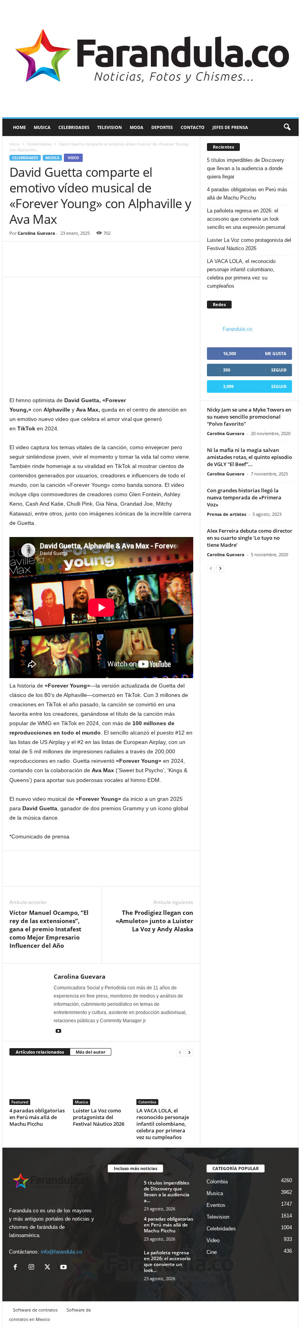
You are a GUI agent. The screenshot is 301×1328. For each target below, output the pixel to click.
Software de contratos (35, 1310)
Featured (19, 1102)
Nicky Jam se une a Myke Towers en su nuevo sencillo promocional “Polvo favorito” (249, 416)
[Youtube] (58, 1031)
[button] (287, 127)
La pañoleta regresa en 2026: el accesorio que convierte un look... (167, 1261)
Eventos (216, 1205)
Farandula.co (237, 329)
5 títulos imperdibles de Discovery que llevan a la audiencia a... (166, 1191)
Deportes (162, 127)
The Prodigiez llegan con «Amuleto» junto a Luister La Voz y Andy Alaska (154, 921)
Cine (212, 1252)
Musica (42, 127)
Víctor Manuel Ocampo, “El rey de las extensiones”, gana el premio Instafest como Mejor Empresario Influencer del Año (49, 929)
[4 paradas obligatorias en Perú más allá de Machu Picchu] (37, 1084)
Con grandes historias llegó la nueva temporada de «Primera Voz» (244, 497)
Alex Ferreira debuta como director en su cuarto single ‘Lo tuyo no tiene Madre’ (249, 537)
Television (109, 127)
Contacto (193, 127)
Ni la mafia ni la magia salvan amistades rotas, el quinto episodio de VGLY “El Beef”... (249, 457)
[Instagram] (33, 1268)
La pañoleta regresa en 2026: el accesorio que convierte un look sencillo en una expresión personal (246, 219)
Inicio (14, 144)
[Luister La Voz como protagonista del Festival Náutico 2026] (101, 1084)
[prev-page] (180, 1052)
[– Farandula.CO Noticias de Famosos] (150, 58)
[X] (49, 1268)
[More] (53, 265)
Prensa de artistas (226, 514)
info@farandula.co (61, 1252)
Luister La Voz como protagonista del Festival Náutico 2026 (98, 1117)
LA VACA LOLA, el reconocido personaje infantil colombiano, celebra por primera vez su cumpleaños (162, 1124)
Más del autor (90, 1052)
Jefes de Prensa (230, 127)
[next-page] (189, 1052)
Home (19, 127)
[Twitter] (35, 265)
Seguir (278, 370)
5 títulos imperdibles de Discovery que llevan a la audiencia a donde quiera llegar (245, 168)
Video (73, 157)
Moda (136, 127)
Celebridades (73, 127)
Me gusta (275, 353)
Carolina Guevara (36, 233)
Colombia (147, 1102)
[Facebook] (17, 265)
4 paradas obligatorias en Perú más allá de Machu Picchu (37, 1117)
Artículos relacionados (40, 1052)
